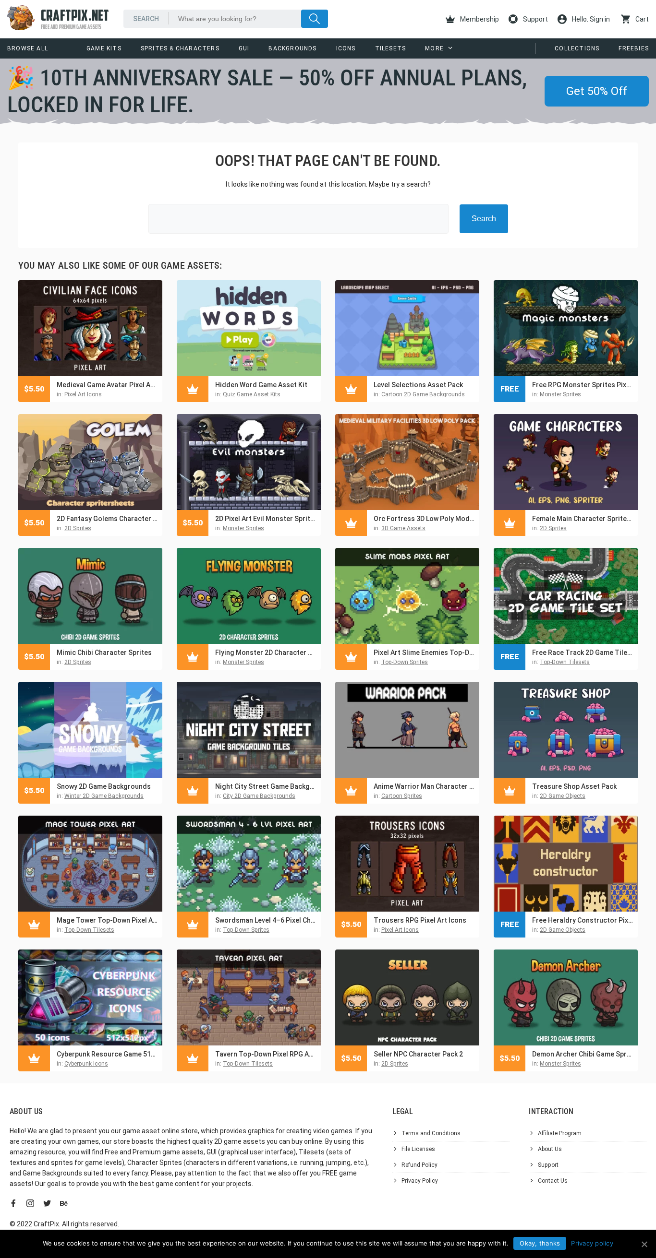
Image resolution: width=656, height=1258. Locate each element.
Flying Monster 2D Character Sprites (265, 652)
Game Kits (103, 48)
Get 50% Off (596, 91)
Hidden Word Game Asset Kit (261, 385)
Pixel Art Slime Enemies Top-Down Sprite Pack (424, 652)
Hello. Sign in (590, 19)
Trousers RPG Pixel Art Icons (420, 920)
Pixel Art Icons (83, 394)
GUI (244, 48)
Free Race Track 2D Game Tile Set (582, 652)
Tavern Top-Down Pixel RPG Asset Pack (265, 1054)
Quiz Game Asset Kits (251, 394)
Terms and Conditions (431, 1133)
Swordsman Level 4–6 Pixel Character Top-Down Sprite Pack (265, 920)
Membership (479, 19)
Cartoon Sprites (401, 796)
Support (535, 19)
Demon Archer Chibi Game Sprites (582, 1054)
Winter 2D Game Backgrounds (104, 796)
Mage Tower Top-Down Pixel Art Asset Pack (107, 920)
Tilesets (390, 48)
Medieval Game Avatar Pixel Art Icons (107, 385)
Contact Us (553, 1180)
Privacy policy (592, 1243)
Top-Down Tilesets (565, 662)
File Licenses (418, 1149)
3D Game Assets (403, 528)
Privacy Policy (419, 1180)
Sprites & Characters (180, 48)
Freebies (634, 48)
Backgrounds (292, 48)
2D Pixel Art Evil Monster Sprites (265, 518)
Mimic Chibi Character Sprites (104, 652)
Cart (641, 19)
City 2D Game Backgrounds (259, 796)
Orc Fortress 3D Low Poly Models (424, 518)
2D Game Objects (562, 796)
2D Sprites (77, 528)
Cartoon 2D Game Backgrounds (423, 394)
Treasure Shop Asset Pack (574, 786)
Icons (346, 48)
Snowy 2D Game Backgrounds (104, 786)
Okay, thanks (540, 1243)
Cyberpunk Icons (86, 1063)
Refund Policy (419, 1165)
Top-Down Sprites (404, 662)
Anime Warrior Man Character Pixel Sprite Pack (424, 786)
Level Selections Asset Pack (418, 385)
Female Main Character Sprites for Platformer (582, 518)
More (434, 48)
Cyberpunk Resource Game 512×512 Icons (107, 1054)
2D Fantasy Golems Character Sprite (107, 518)
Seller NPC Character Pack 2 (418, 1054)
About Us (550, 1149)
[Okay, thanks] (644, 1244)
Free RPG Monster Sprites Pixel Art (582, 385)
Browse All (27, 48)
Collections (577, 48)
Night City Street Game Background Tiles (265, 786)
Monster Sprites (560, 394)
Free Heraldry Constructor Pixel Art (582, 920)
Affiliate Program (560, 1133)
